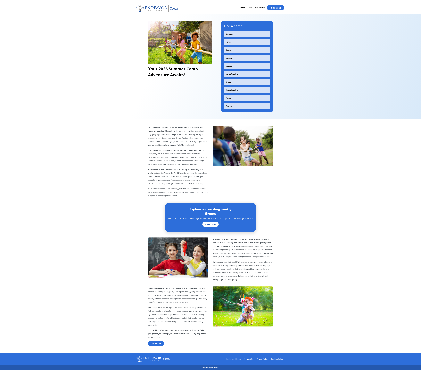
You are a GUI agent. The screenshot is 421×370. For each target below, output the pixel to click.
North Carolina (232, 74)
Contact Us (259, 7)
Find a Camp (276, 7)
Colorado (229, 34)
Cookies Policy (277, 359)
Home (242, 7)
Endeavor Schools (233, 359)
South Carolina (232, 90)
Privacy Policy (262, 359)
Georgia (229, 50)
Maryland (230, 58)
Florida (228, 42)
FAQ (250, 7)
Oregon (229, 82)
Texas (228, 98)
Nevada (229, 66)
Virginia (229, 106)
